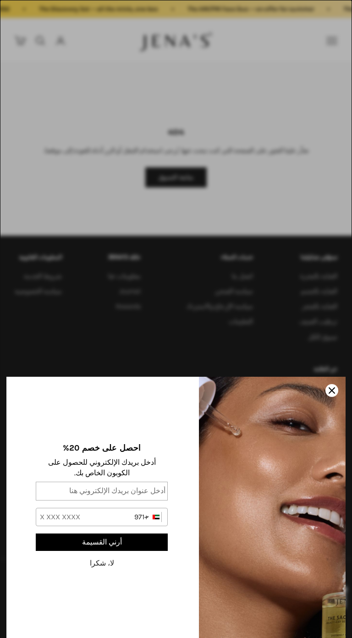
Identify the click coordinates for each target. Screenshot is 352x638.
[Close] (331, 390)
